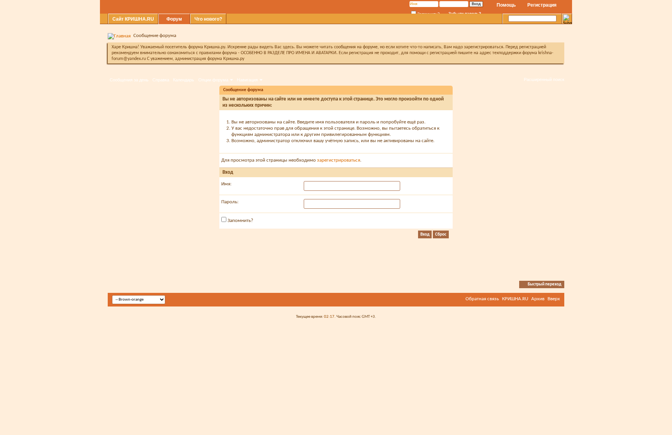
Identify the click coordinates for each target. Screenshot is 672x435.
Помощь (506, 5)
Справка (160, 79)
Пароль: (229, 201)
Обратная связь (482, 298)
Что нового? (208, 19)
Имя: (226, 184)
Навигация (247, 79)
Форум (174, 19)
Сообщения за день (129, 79)
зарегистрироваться (338, 160)
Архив (537, 298)
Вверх (554, 298)
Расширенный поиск (544, 79)
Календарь (183, 79)
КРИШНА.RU (515, 298)
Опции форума (213, 79)
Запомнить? (239, 220)
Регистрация (541, 5)
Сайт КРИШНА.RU (133, 19)
